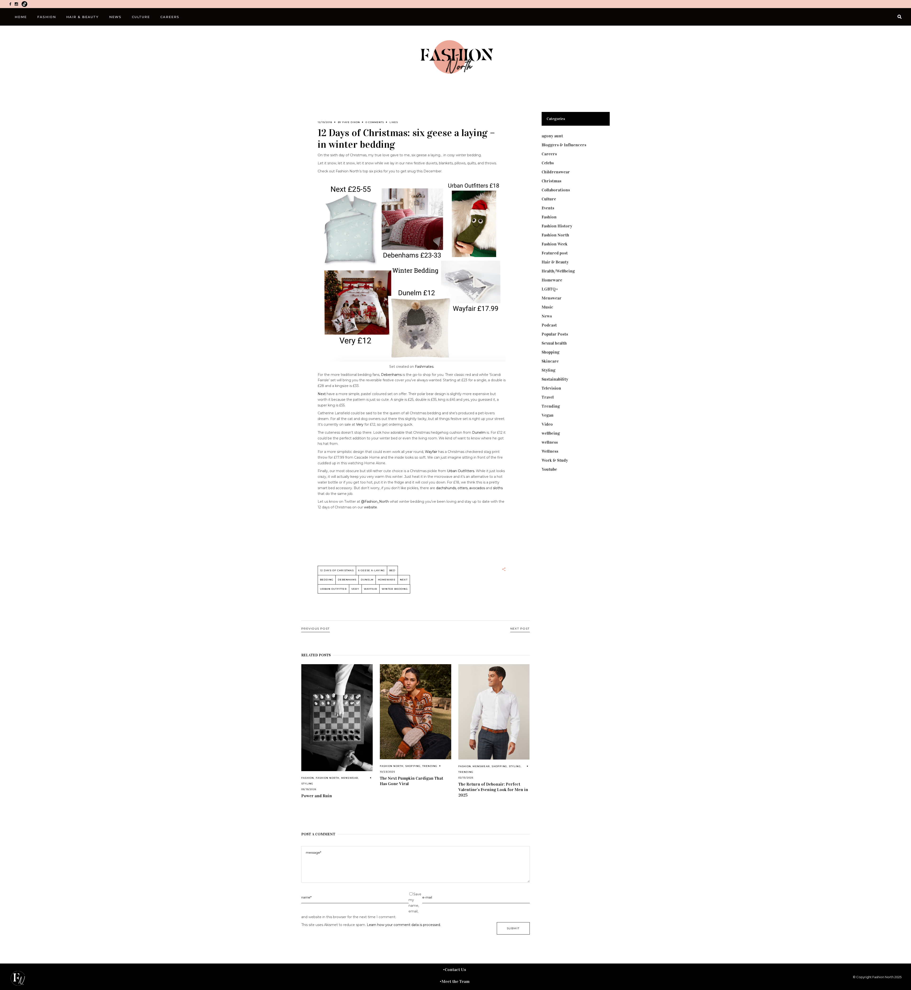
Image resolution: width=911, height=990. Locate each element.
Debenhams (391, 375)
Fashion (307, 777)
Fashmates (424, 366)
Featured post (555, 253)
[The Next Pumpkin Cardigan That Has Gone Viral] (415, 711)
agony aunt (552, 135)
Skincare (550, 361)
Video (547, 424)
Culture (549, 199)
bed (392, 570)
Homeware (386, 579)
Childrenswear (556, 172)
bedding (326, 579)
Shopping (413, 766)
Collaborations (556, 190)
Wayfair (431, 452)
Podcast (549, 325)
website (370, 507)
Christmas (551, 181)
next (404, 579)
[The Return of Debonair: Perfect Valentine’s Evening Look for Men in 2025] (494, 712)
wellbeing (551, 433)
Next (322, 394)
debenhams (347, 579)
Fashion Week (554, 244)
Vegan (547, 415)
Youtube (549, 469)
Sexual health (554, 343)
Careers (549, 154)
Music (547, 307)
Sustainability (555, 379)
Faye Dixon (351, 122)
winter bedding (395, 588)
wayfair (370, 588)
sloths (498, 488)
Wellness (550, 451)
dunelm (367, 579)
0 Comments (375, 122)
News (547, 316)
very (355, 588)
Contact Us (455, 969)
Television (551, 388)
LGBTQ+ (550, 289)
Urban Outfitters (460, 471)
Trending (429, 766)
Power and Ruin (316, 795)
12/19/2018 (325, 122)
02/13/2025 (466, 777)
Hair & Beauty (555, 262)
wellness (550, 442)
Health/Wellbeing (558, 271)
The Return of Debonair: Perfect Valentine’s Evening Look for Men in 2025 (493, 790)
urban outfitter (333, 588)
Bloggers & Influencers (564, 144)
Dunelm (479, 432)
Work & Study (555, 460)
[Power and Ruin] (337, 717)
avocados (477, 488)
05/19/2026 (308, 789)
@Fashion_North (375, 501)
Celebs (548, 163)
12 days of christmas (337, 570)
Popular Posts (555, 334)
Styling (307, 783)
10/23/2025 (387, 771)
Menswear (349, 777)
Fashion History (557, 226)
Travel (548, 397)
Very (359, 424)
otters (463, 488)
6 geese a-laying (371, 570)
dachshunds (446, 488)
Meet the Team (455, 981)
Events (548, 208)
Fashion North (327, 777)
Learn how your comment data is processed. (404, 925)
